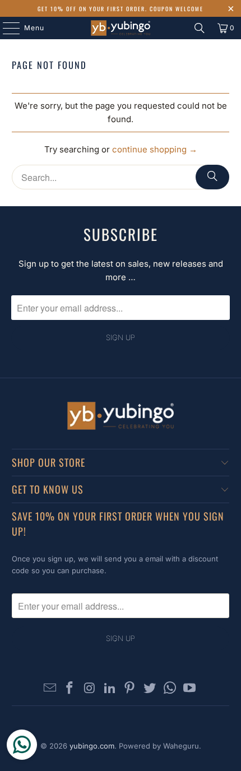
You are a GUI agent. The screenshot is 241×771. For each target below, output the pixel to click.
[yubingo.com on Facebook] (70, 689)
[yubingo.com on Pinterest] (130, 689)
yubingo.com (91, 745)
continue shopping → (154, 149)
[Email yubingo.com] (49, 689)
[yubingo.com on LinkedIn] (109, 689)
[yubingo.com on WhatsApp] (169, 689)
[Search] (199, 28)
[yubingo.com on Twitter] (150, 689)
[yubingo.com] (121, 28)
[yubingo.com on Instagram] (90, 689)
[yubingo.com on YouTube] (190, 689)
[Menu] (5, 28)
